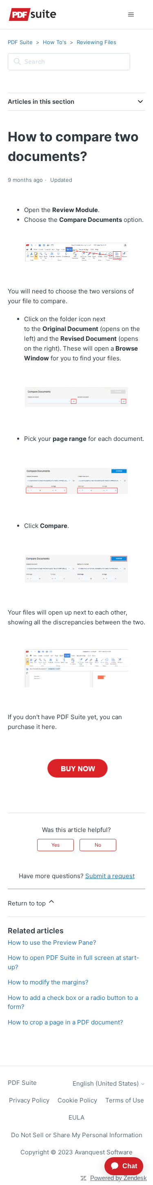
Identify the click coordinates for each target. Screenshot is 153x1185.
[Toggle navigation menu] (130, 14)
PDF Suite (20, 42)
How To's (55, 42)
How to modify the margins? (48, 982)
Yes (55, 845)
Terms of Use (124, 1100)
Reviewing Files (96, 42)
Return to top (27, 903)
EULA (76, 1117)
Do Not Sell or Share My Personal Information (76, 1135)
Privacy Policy (29, 1100)
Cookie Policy (77, 1100)
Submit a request (110, 876)
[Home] (32, 14)
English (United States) (106, 1083)
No (98, 845)
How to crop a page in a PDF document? (65, 1022)
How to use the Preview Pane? (52, 942)
